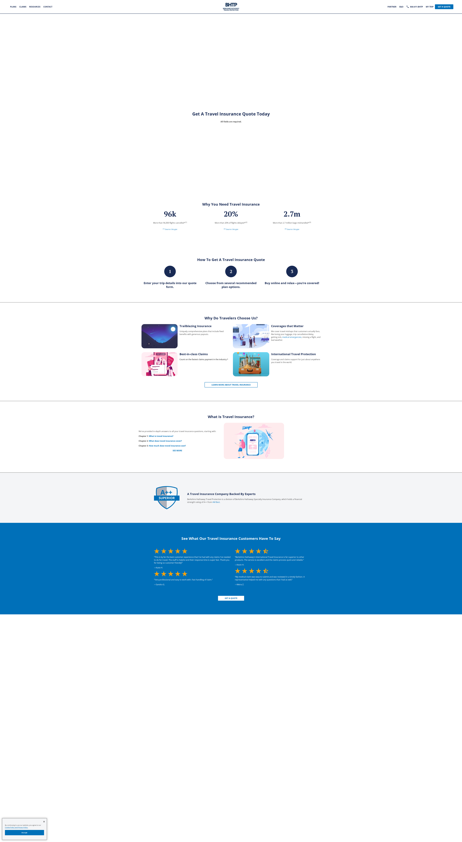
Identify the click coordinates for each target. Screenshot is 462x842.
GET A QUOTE (231, 598)
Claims (22, 6)
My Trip (429, 6)
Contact (47, 6)
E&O (401, 6)
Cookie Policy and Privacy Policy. (16, 827)
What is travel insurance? (161, 436)
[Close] (44, 821)
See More (177, 450)
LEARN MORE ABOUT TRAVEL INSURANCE (231, 384)
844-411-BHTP (416, 6)
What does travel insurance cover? (165, 441)
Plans (13, 6)
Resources (34, 6)
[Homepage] (231, 7)
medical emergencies (292, 337)
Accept (24, 833)
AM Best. (216, 502)
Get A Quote (444, 6)
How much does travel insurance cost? (167, 445)
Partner (392, 6)
